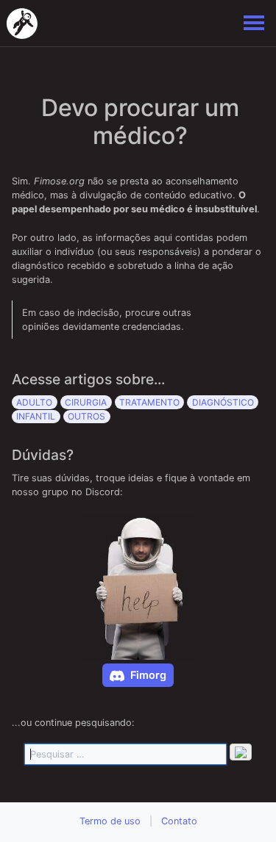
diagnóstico (223, 402)
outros (86, 416)
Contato (179, 821)
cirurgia (86, 402)
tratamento (149, 402)
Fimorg (148, 675)
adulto (34, 402)
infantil (35, 416)
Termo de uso (110, 821)
